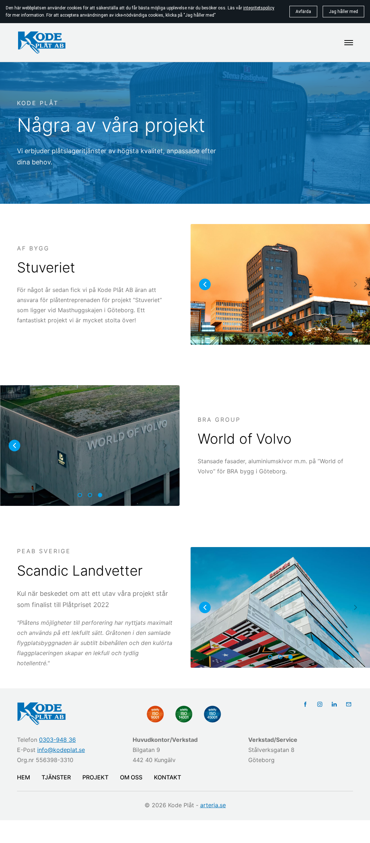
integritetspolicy (258, 7)
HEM (23, 777)
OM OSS (131, 777)
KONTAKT (167, 777)
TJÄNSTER (56, 777)
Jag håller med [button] (343, 11)
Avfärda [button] (303, 11)
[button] (205, 284)
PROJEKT (95, 777)
